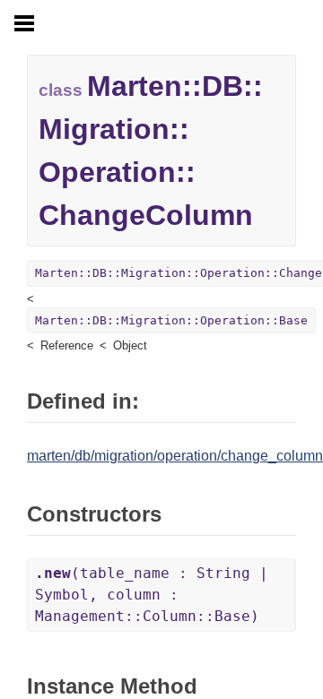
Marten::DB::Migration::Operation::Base (171, 320)
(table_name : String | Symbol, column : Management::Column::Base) (151, 595)
